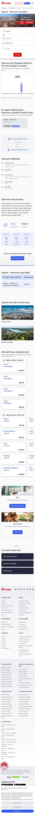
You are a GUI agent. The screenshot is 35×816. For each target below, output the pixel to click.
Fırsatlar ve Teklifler (10, 563)
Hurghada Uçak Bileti (24, 704)
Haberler (3, 638)
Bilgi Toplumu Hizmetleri (7, 773)
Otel (2, 614)
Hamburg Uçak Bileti (6, 713)
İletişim (3, 629)
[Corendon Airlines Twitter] (18, 589)
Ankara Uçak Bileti (6, 674)
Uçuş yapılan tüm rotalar (25, 612)
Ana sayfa (3, 8)
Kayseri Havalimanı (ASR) (19, 139)
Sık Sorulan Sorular (6, 624)
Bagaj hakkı (4, 622)
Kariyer (3, 645)
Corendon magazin (23, 607)
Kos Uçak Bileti (22, 674)
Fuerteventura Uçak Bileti (25, 685)
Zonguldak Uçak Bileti (7, 686)
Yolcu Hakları (18, 770)
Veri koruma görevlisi (24, 641)
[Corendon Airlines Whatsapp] (33, 589)
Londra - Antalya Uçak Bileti (8, 742)
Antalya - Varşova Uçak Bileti (8, 733)
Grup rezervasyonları (6, 610)
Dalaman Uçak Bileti (6, 679)
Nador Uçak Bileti (23, 701)
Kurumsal (3, 643)
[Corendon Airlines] (6, 3)
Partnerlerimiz (22, 622)
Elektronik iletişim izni (24, 638)
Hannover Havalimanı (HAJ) (19, 149)
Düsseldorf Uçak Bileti (7, 699)
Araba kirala (17, 532)
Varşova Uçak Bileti (24, 711)
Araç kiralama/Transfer (7, 612)
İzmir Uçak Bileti (5, 669)
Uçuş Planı (21, 614)
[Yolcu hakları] (4, 765)
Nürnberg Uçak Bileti (6, 697)
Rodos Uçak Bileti (23, 671)
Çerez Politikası (23, 643)
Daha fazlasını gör (17, 258)
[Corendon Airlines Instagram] (15, 589)
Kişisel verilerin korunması (25, 636)
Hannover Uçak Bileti (6, 706)
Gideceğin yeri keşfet (24, 603)
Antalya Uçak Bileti (6, 667)
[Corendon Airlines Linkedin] (27, 589)
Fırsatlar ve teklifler (23, 600)
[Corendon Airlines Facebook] (24, 589)
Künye (8, 772)
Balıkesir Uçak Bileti (6, 683)
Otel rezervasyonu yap (17, 506)
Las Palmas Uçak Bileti (24, 682)
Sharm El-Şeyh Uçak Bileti (25, 706)
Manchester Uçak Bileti (25, 697)
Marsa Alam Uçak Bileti (25, 708)
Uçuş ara (3, 600)
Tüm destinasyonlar (10, 556)
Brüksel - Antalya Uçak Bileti (8, 739)
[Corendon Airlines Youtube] (21, 589)
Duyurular (3, 641)
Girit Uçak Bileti (23, 669)
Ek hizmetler (4, 607)
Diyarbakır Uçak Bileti (6, 681)
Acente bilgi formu (23, 626)
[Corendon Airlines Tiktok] (30, 589)
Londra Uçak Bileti (23, 694)
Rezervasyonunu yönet (7, 605)
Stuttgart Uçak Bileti (6, 708)
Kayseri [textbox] (8, 31)
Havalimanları (22, 610)
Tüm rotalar (12, 8)
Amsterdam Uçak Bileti (24, 699)
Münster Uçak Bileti (6, 704)
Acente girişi (22, 624)
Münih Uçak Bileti (5, 701)
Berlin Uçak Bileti (5, 711)
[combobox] (20, 31)
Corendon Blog (5, 648)
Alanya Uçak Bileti (6, 672)
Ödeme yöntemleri (23, 629)
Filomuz (3, 636)
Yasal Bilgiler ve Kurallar (7, 770)
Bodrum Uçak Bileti (6, 676)
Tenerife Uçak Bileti (24, 687)
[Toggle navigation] (32, 3)
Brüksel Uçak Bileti (23, 713)
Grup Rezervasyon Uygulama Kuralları (20, 772)
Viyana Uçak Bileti (23, 715)
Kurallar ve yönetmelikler (7, 626)
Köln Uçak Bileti (5, 694)
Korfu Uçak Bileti (23, 676)
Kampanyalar (7, 571)
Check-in (27, 3)
